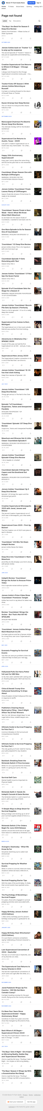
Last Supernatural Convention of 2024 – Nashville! (15, 951)
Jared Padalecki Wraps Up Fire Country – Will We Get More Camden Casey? (14, 990)
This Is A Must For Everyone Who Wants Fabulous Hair (15, 107)
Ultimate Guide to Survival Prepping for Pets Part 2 (17, 728)
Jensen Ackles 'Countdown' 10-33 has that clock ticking (16, 371)
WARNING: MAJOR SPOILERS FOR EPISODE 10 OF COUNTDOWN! (16, 294)
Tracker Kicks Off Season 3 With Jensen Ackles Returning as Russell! (15, 86)
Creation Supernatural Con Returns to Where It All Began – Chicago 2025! (16, 67)
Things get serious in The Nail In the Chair (16, 394)
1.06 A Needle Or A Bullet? (11, 460)
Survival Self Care (9, 777)
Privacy (25, 1095)
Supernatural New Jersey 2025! (15, 356)
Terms (31, 1095)
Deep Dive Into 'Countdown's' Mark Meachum (16, 558)
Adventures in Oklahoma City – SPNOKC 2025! (15, 340)
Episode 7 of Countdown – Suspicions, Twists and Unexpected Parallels (17, 406)
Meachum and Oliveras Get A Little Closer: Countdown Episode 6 (16, 439)
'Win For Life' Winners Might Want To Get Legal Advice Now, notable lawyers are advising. (16, 716)
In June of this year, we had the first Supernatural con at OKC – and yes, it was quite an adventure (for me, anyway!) (16, 345)
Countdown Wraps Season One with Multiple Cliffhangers (17, 173)
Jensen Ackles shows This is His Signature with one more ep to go (16, 248)
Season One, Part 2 (8, 264)
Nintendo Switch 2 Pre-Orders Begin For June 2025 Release (14, 827)
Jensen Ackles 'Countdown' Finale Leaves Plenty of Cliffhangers (16, 190)
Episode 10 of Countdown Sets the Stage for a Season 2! (16, 289)
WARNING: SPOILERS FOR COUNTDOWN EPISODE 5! (16, 478)
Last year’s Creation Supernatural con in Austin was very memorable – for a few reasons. (15, 145)
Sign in (39, 3)
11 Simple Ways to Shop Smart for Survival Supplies (16, 810)
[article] (21, 32)
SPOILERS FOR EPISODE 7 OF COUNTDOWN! (12, 413)
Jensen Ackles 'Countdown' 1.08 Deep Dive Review (15, 390)
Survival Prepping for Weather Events (14, 865)
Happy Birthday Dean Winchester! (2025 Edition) (16, 934)
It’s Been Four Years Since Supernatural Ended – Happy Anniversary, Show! (14, 1013)
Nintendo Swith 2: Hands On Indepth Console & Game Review (15, 793)
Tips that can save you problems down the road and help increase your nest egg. (16, 656)
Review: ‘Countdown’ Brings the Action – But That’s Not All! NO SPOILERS (15, 614)
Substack (12, 1107)
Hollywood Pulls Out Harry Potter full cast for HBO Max (15, 673)
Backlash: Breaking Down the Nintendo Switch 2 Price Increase (16, 762)
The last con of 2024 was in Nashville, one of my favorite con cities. (16, 956)
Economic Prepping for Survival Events (15, 652)
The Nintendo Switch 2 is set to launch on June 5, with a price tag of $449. (16, 798)
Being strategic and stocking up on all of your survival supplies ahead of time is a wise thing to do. (15, 815)
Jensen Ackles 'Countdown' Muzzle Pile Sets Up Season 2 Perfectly (17, 306)
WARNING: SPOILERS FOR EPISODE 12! (15, 234)
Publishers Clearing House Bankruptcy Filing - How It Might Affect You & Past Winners (15, 710)
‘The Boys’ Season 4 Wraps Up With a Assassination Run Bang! (16, 1072)
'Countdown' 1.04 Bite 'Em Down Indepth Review (15, 543)
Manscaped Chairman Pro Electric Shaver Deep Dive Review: (16, 123)
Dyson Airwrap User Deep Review (15, 103)
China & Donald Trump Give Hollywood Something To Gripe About (14, 691)
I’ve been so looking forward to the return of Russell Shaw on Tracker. (16, 92)
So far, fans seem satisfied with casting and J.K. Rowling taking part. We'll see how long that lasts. (16, 678)
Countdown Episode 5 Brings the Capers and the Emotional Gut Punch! (15, 472)
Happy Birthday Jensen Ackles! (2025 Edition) (15, 913)
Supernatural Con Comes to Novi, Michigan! (16, 323)
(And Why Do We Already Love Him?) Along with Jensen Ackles (17, 563)
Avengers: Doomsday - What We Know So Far (15, 848)
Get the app (31, 1102)
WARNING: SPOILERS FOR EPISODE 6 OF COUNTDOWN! (16, 444)
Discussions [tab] (17, 21)
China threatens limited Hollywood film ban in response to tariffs (17, 697)
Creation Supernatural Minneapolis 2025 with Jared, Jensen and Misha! (16, 508)
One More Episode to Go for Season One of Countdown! (16, 230)
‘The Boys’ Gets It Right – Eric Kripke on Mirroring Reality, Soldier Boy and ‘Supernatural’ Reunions (17, 1054)
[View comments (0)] (12, 38)
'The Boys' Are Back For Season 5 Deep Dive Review (15, 27)
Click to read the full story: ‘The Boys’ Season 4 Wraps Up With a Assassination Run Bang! (16, 1077)
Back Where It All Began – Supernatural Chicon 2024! (13, 1032)
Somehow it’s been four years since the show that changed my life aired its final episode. (15, 1020)
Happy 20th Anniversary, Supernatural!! (12, 156)
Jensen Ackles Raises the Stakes (12, 547)
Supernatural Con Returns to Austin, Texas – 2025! (14, 140)
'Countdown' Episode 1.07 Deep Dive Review (17, 424)
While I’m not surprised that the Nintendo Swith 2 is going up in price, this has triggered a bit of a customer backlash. (16, 767)
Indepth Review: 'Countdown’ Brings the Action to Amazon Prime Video (16, 580)
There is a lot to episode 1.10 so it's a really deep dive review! (16, 311)
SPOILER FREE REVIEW (9, 619)
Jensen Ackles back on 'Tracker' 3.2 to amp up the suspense (17, 49)
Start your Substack (16, 1102)
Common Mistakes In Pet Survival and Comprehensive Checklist (15, 733)
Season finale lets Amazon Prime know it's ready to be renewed (16, 195)
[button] (3, 6)
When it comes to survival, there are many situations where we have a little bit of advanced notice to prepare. (16, 870)
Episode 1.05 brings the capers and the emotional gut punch (15, 495)
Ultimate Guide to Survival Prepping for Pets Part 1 (17, 745)
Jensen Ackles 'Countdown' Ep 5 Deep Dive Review (15, 490)
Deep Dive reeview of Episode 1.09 (14, 375)
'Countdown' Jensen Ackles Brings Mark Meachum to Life (16, 630)
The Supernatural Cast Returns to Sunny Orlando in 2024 (16, 968)
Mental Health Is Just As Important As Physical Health (14, 781)
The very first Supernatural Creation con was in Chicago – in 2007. (15, 1037)
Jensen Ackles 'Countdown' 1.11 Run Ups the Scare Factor (17, 275)
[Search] (39, 21)
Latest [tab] (5, 21)
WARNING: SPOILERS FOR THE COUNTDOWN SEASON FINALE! (12, 178)
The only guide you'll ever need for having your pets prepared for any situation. (16, 750)
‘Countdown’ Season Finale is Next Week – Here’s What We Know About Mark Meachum (16, 212)
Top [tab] (10, 21)
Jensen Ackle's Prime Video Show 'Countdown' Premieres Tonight (16, 596)
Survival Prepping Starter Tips (14, 880)
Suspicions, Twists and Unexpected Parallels (17, 428)
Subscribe (31, 3)
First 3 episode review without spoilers (15, 585)
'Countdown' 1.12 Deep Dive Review (16, 244)
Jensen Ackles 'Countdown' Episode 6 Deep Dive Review (13, 456)
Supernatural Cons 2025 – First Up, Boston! (16, 526)
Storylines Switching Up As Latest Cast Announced (15, 853)
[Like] (3, 38)
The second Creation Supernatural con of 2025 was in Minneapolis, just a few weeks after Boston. (16, 514)
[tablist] (12, 21)
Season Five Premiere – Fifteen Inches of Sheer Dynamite (15, 32)
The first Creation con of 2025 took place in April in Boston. (16, 531)
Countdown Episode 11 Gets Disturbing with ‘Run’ (13, 260)
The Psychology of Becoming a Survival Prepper (14, 896)
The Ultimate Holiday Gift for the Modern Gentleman (16, 128)
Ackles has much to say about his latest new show (17, 601)
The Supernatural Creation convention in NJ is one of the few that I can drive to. (16, 359)
